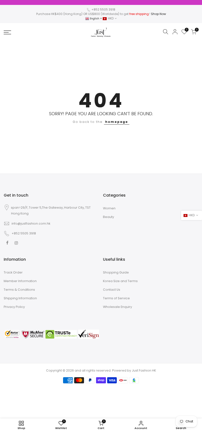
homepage (116, 122)
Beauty (108, 217)
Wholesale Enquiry (117, 307)
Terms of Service (116, 298)
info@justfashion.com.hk (31, 223)
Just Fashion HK (144, 370)
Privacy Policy (14, 307)
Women (109, 208)
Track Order (13, 272)
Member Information (20, 281)
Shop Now (158, 14)
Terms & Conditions (19, 290)
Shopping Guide (116, 272)
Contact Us (111, 290)
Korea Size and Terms (120, 281)
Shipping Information (20, 298)
